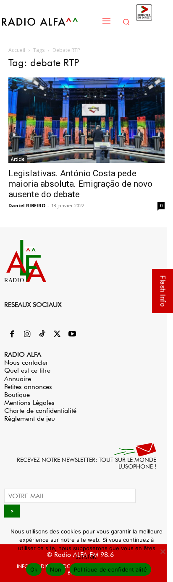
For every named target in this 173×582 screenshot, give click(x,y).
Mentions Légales (29, 403)
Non (55, 569)
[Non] (162, 551)
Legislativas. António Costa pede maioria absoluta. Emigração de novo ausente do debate (80, 183)
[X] (57, 334)
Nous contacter (26, 362)
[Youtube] (72, 334)
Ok (34, 569)
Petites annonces (28, 387)
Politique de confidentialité (110, 569)
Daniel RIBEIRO (26, 205)
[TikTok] (42, 334)
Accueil (16, 50)
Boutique (17, 395)
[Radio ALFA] (49, 22)
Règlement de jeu (29, 418)
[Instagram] (26, 334)
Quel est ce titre (27, 370)
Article (17, 159)
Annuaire (17, 379)
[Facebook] (11, 334)
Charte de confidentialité (40, 411)
